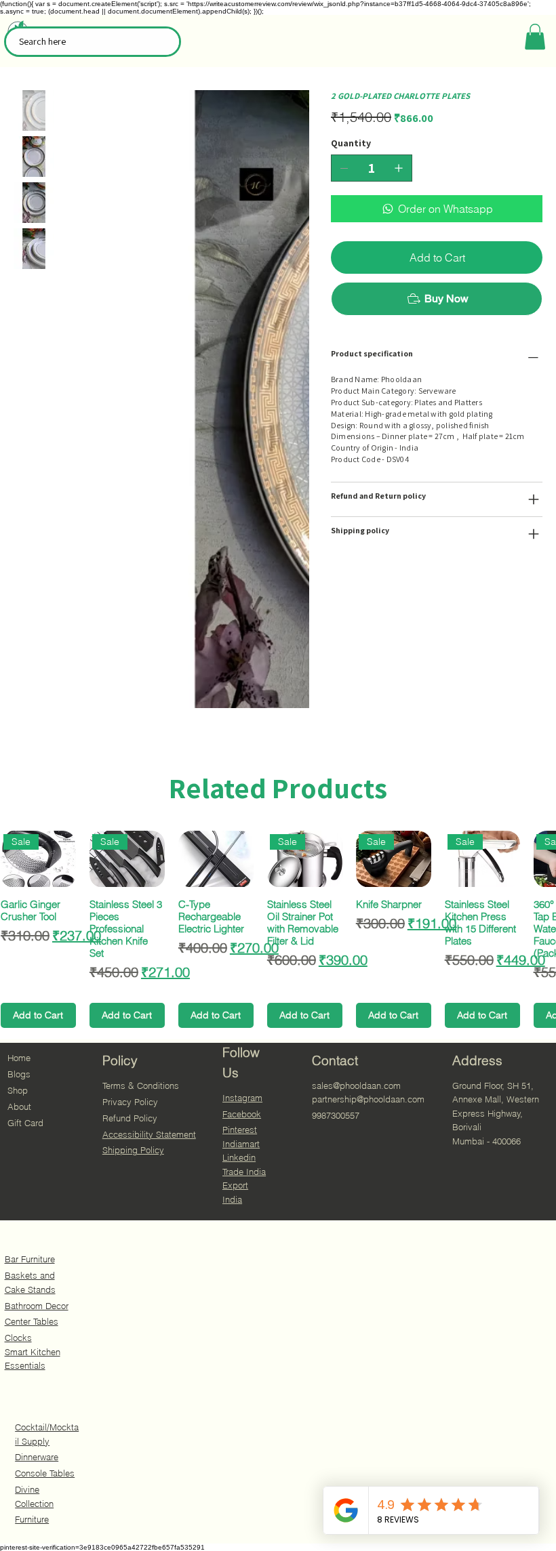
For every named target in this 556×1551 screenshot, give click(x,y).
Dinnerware (36, 1456)
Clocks (18, 1337)
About (19, 1106)
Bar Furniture (30, 1259)
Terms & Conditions (140, 1085)
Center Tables (31, 1321)
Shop (17, 1090)
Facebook (241, 1114)
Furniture (32, 1519)
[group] (278, 929)
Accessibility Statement (149, 1134)
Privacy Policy (130, 1101)
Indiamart (241, 1143)
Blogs (19, 1074)
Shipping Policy (133, 1149)
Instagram (242, 1097)
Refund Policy (129, 1118)
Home (19, 1057)
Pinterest (239, 1129)
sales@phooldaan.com (356, 1085)
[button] (535, 36)
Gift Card (25, 1122)
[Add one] (398, 168)
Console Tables (45, 1473)
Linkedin (239, 1157)
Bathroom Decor (36, 1305)
